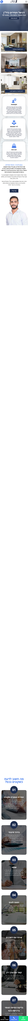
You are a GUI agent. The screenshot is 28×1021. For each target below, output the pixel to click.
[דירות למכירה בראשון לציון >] (14, 84)
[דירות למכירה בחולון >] (14, 42)
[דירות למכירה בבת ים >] (14, 63)
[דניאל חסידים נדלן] (13, 1)
